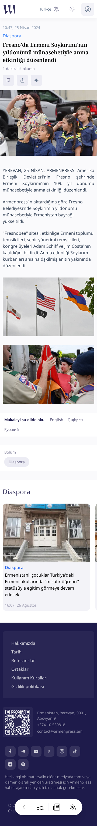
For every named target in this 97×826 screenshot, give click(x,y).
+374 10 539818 (51, 724)
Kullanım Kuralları (29, 678)
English (56, 419)
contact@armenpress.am (59, 731)
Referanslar (23, 660)
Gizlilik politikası (27, 686)
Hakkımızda (23, 643)
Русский (11, 429)
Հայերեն (75, 419)
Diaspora (17, 461)
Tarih (16, 652)
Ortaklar (20, 669)
